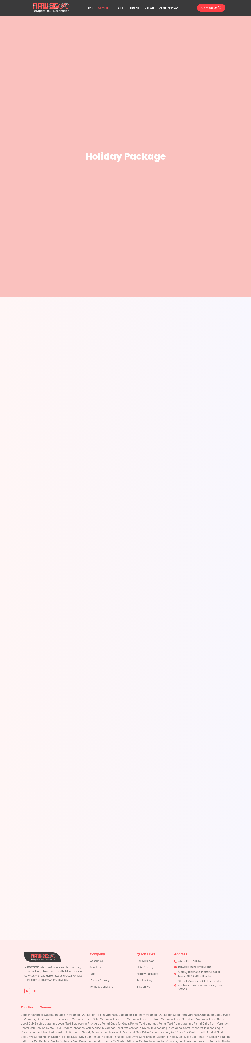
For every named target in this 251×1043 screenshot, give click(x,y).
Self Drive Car (145, 960)
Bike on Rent (144, 986)
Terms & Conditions (101, 986)
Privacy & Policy (100, 980)
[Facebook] (27, 991)
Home (89, 7)
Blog (120, 7)
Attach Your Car (168, 7)
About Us (134, 7)
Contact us (96, 960)
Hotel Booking (145, 967)
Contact (149, 7)
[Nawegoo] (49, 7)
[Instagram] (34, 991)
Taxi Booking (144, 980)
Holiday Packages (148, 973)
